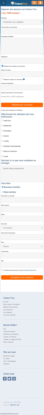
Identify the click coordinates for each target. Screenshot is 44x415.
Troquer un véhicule (9, 337)
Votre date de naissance (8, 233)
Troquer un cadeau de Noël (12, 339)
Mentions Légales (9, 356)
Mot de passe (5, 205)
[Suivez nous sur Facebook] (5, 379)
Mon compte (7, 304)
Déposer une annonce (10, 307)
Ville (2, 260)
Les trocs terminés (9, 315)
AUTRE (5, 156)
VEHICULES (7, 120)
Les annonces (8, 310)
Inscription (16, 304)
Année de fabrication (7, 83)
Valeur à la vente (6, 70)
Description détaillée (7, 36)
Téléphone (4, 56)
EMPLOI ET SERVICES (10, 151)
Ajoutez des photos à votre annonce (12, 92)
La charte (6, 358)
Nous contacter (8, 342)
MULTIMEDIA (7, 131)
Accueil (5, 302)
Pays (2, 242)
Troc (21, 3)
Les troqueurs (7, 312)
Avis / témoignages (9, 361)
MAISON (6, 136)
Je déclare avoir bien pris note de (19, 270)
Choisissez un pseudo (7, 196)
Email (2, 214)
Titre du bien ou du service (9, 27)
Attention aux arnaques (11, 334)
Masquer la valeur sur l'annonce (13, 79)
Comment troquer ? (9, 331)
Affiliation (6, 364)
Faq (4, 329)
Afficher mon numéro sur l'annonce (14, 66)
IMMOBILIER (7, 125)
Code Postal (4, 251)
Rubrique (4, 18)
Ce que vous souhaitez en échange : (12, 110)
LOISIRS (6, 141)
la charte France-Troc (30, 270)
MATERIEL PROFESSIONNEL (12, 146)
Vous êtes (4, 224)
